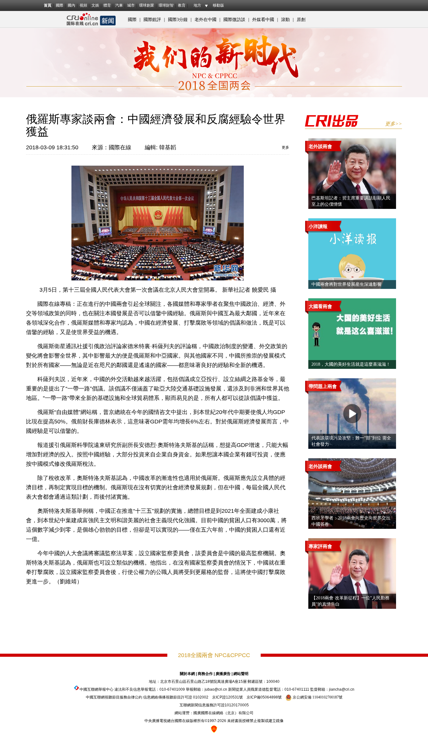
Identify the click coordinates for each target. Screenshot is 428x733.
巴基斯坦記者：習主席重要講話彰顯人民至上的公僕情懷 (350, 201)
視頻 (83, 5)
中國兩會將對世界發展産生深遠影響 (346, 284)
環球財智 (166, 5)
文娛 (95, 5)
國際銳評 (152, 19)
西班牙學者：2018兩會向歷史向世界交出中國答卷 (350, 521)
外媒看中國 (263, 19)
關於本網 (187, 674)
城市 (131, 5)
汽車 (119, 5)
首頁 (47, 5)
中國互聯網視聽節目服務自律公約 (114, 697)
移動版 (218, 5)
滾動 (285, 19)
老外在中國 (206, 19)
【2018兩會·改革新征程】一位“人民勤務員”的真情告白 (350, 601)
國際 (59, 5)
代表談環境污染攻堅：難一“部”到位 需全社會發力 (351, 441)
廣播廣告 (223, 674)
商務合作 (205, 674)
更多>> (393, 123)
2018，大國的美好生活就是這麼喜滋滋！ (350, 364)
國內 (71, 5)
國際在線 (120, 147)
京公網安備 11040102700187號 (317, 697)
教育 (181, 5)
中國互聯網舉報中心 (96, 689)
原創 (301, 19)
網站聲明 (240, 674)
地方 (197, 5)
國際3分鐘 (178, 19)
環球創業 (146, 5)
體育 (107, 5)
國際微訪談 (234, 19)
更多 (285, 147)
